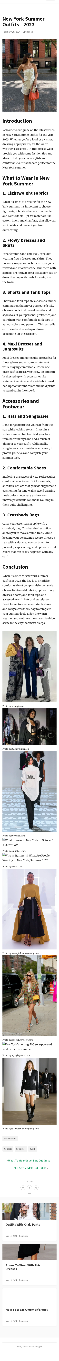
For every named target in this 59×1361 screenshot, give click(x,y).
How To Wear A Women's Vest (27, 1310)
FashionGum (10, 1138)
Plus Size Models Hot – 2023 (30, 1168)
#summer (20, 1148)
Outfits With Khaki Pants (23, 1224)
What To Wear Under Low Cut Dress (29, 1160)
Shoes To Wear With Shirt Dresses (24, 1267)
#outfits (8, 1148)
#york (32, 1148)
